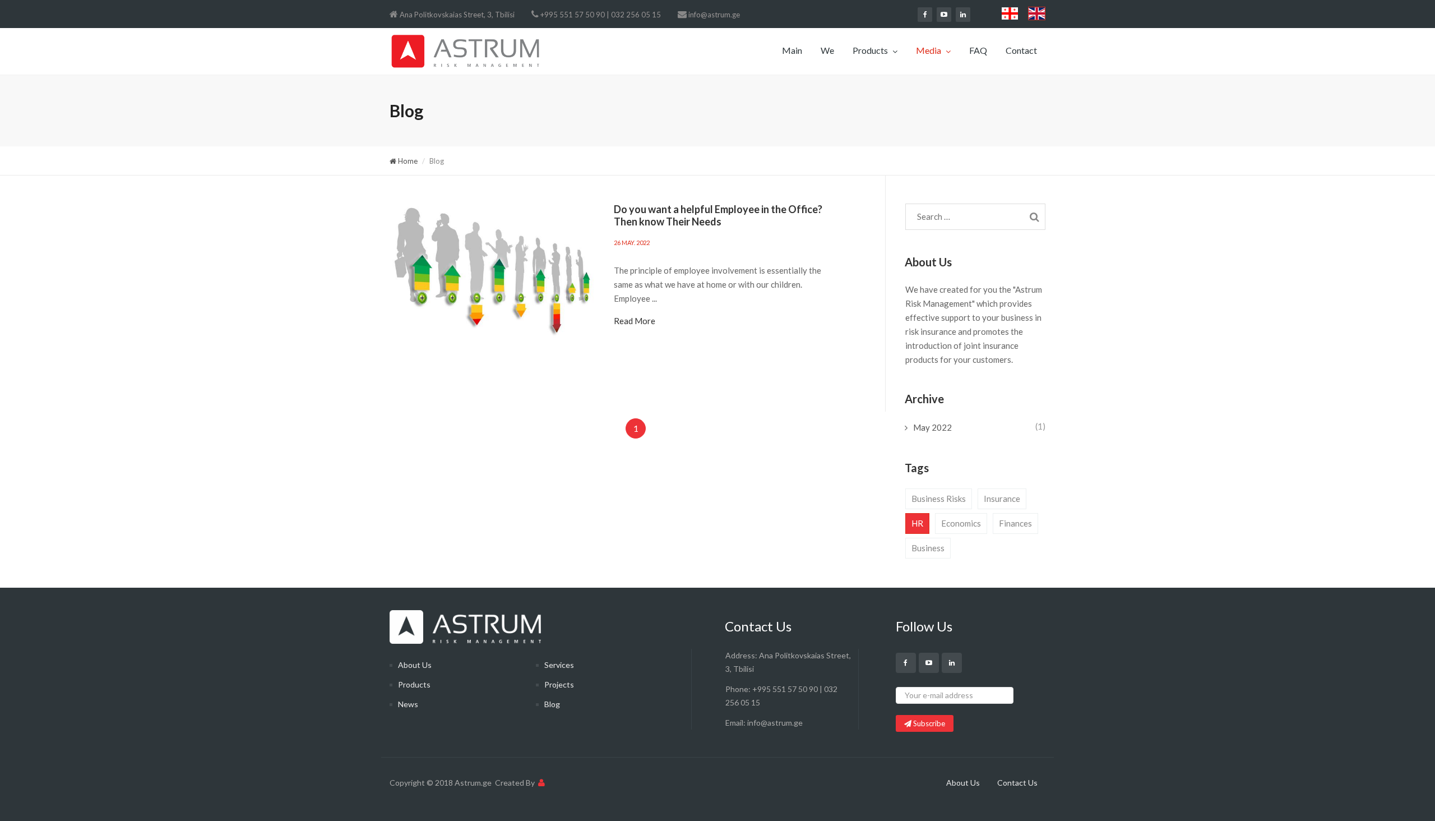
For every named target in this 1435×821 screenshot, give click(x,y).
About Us (415, 665)
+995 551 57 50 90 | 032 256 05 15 (600, 14)
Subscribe (928, 723)
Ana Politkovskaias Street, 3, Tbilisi (457, 14)
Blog (552, 704)
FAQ (978, 50)
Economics (961, 523)
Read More (634, 321)
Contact (1021, 50)
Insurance (1002, 498)
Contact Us (1017, 782)
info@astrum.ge (714, 14)
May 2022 (932, 427)
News (408, 704)
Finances (1015, 523)
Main (792, 50)
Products (871, 50)
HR (917, 523)
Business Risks (938, 498)
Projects (559, 684)
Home (407, 160)
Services (559, 665)
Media (929, 50)
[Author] (541, 782)
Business (928, 548)
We (827, 50)
